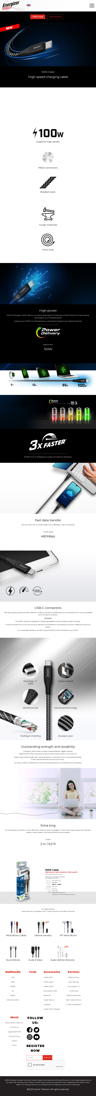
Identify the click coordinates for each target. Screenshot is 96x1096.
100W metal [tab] (37, 17)
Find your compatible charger (48, 324)
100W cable (48, 982)
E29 (13, 977)
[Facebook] (29, 1030)
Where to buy (73, 977)
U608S (13, 986)
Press (14, 1045)
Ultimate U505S (13, 1000)
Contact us (14, 1027)
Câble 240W (49, 986)
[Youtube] (36, 1037)
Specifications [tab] (55, 17)
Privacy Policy (14, 1036)
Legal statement (14, 1032)
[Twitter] (36, 1030)
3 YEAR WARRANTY (74, 1004)
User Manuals (73, 982)
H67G (13, 982)
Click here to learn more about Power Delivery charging (48, 453)
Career (14, 1041)
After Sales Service (73, 1000)
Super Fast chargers (52, 1009)
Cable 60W (48, 977)
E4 (13, 991)
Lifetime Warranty (73, 995)
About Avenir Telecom (14, 1023)
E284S (13, 995)
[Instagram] (29, 1037)
